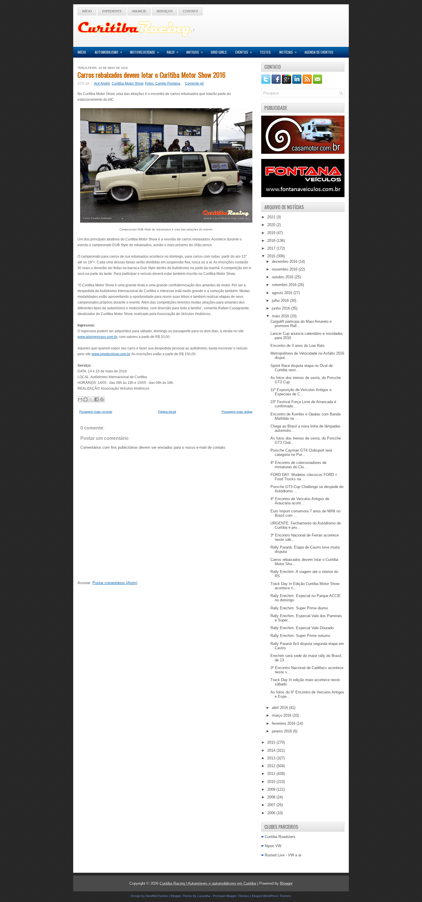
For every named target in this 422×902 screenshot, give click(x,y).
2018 (271, 240)
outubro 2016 (283, 277)
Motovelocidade (144, 52)
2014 (271, 750)
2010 (271, 781)
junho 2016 (281, 308)
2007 (271, 805)
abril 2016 (280, 707)
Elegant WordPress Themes (271, 896)
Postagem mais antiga (237, 411)
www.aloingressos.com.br (97, 337)
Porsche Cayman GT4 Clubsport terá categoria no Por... (301, 452)
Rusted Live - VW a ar (283, 855)
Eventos (243, 52)
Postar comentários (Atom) (114, 583)
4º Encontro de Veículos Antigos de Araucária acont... (299, 501)
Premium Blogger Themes (231, 896)
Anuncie (139, 11)
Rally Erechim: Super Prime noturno (300, 635)
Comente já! (194, 83)
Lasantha (203, 896)
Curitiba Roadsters (280, 837)
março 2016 (282, 715)
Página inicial (167, 411)
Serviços (164, 11)
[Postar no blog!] (85, 399)
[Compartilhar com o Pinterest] (102, 399)
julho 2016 (281, 300)
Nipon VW (273, 846)
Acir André (102, 83)
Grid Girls (219, 52)
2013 (271, 758)
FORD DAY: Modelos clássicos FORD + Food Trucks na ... (303, 477)
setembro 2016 (285, 285)
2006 (271, 813)
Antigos (194, 52)
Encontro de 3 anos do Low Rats (297, 345)
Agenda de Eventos (319, 52)
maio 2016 (281, 316)
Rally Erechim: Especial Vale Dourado (302, 628)
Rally (172, 52)
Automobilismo (108, 52)
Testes (265, 52)
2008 (271, 797)
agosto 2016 (282, 293)
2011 (271, 773)
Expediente (112, 11)
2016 (271, 256)
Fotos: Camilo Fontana (162, 83)
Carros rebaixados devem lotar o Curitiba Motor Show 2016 (152, 74)
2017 (271, 248)
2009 (271, 789)
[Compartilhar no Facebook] (96, 399)
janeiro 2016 (282, 731)
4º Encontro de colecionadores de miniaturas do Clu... (298, 464)
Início (87, 11)
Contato (190, 11)
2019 (271, 233)
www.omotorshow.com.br (111, 354)
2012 (271, 766)
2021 (271, 217)
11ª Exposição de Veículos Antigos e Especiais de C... (301, 392)
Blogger (286, 883)
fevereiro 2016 (284, 723)
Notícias (288, 52)
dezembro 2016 (285, 261)
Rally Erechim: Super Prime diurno (299, 608)
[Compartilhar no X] (91, 399)
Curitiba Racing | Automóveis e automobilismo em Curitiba (208, 883)
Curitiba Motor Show (127, 83)
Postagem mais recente (95, 411)
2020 (271, 225)
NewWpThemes (157, 896)
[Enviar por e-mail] (80, 399)
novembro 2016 (285, 269)
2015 (271, 742)
